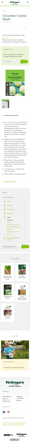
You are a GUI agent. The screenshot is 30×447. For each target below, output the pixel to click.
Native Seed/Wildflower (16, 227)
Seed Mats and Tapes (16, 231)
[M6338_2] (5, 103)
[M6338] (15, 83)
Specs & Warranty (10, 182)
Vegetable (16, 220)
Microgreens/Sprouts (16, 224)
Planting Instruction (11, 115)
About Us (5, 398)
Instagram (8, 412)
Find (23, 61)
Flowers (16, 234)
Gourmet (16, 229)
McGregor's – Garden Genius (15, 3)
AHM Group (6, 401)
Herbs (16, 222)
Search (27, 2)
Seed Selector (6, 396)
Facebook (4, 412)
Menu (2, 2)
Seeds (4, 10)
